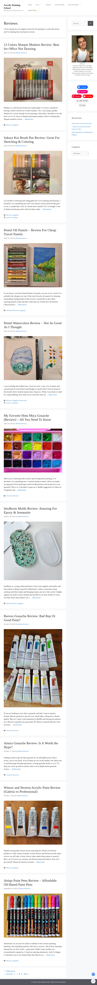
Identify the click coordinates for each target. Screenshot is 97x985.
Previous (8, 974)
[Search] (90, 23)
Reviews (9, 125)
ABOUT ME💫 (32, 10)
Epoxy (8, 603)
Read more (29, 119)
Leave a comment (12, 217)
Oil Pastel (9, 310)
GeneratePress (61, 982)
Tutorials (48, 5)
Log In (30, 5)
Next (27, 974)
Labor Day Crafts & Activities (82, 123)
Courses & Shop (59, 5)
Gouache (9, 496)
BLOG (38, 5)
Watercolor (23, 400)
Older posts (10, 971)
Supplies (16, 125)
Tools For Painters (73, 5)
